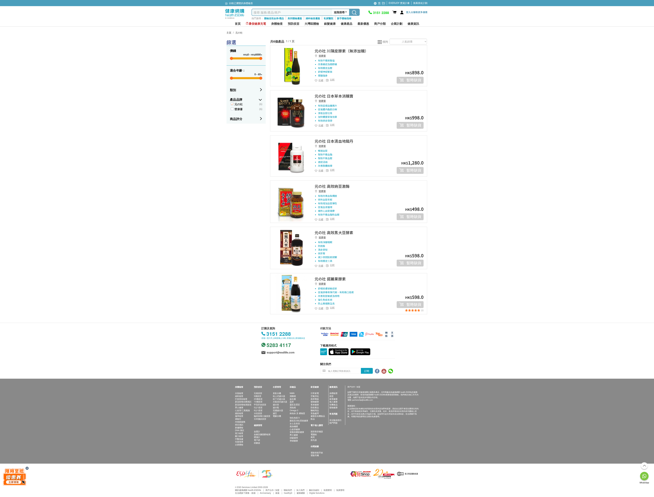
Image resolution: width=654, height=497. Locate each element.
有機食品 (333, 404)
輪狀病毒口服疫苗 (262, 415)
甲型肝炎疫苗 (260, 404)
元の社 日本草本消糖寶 (334, 96)
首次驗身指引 (335, 420)
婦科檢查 (239, 396)
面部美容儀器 (317, 431)
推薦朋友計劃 (420, 3)
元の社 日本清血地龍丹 (334, 141)
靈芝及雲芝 (295, 404)
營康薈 (239, 109)
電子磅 (257, 439)
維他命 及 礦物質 (297, 413)
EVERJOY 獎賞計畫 (399, 3)
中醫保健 (239, 438)
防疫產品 (315, 407)
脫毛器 (314, 439)
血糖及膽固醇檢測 (262, 434)
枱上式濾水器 (279, 396)
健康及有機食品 (318, 415)
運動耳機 (315, 455)
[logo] (235, 18)
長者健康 (315, 404)
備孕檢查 (239, 415)
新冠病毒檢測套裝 (243, 404)
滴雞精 (293, 396)
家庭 (277, 492)
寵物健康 (315, 401)
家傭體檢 (239, 427)
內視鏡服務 (240, 421)
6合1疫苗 (258, 410)
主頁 (229, 32)
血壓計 (257, 431)
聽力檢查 (239, 436)
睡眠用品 (315, 410)
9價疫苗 (257, 396)
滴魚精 (293, 407)
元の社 (239, 32)
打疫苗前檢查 (241, 398)
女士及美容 (295, 423)
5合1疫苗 (258, 407)
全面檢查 (239, 393)
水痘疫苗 (258, 413)
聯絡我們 (288, 489)
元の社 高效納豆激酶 (332, 186)
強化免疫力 (295, 417)
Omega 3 (294, 410)
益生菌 (293, 398)
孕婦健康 (294, 440)
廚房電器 (315, 398)
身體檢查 (333, 393)
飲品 (313, 418)
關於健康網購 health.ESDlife (248, 489)
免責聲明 (340, 489)
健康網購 (301, 492)
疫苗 (331, 396)
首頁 (238, 24)
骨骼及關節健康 (297, 431)
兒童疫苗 (258, 393)
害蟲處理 (315, 413)
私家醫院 (328, 18)
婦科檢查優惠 (313, 18)
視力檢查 (239, 433)
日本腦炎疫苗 (260, 418)
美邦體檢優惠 (295, 18)
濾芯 (275, 413)
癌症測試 (239, 424)
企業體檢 (239, 444)
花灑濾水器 (278, 410)
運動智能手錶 (317, 452)
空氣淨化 (315, 396)
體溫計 (257, 437)
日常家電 (315, 393)
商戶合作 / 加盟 (272, 489)
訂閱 (366, 371)
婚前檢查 (239, 413)
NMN (292, 393)
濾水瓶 (276, 407)
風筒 (313, 437)
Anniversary (265, 492)
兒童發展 (239, 441)
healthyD (288, 492)
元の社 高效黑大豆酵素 (334, 232)
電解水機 (277, 415)
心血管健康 (295, 429)
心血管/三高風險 (242, 410)
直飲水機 (277, 393)
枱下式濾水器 (279, 398)
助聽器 (257, 442)
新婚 (253, 492)
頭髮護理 (294, 437)
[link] (290, 65)
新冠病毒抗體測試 (243, 401)
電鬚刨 (314, 434)
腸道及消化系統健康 (299, 420)
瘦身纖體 (294, 426)
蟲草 (292, 401)
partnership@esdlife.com (362, 399)
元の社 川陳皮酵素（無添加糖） (341, 50)
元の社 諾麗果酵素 (330, 278)
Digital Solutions (316, 492)
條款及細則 (314, 489)
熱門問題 (333, 422)
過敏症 (238, 418)
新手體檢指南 (344, 18)
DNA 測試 (239, 430)
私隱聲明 (328, 489)
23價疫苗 (258, 398)
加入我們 (300, 489)
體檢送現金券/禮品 (274, 18)
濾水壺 (276, 404)
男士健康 (239, 407)
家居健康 (333, 398)
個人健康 (333, 401)
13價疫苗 (258, 401)
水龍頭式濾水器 (280, 401)
